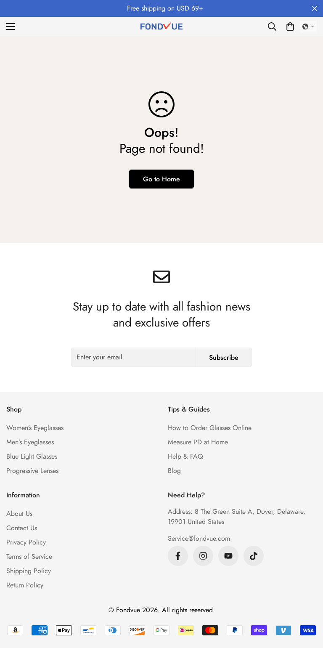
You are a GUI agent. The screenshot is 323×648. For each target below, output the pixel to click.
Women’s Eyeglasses (35, 428)
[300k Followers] (178, 556)
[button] (290, 26)
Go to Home (161, 179)
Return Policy (24, 585)
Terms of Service (29, 556)
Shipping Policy (28, 571)
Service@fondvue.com (199, 538)
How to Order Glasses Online (210, 428)
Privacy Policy (26, 542)
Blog (174, 470)
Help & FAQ (185, 456)
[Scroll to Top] (306, 602)
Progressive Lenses (32, 470)
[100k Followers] (203, 556)
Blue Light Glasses (31, 456)
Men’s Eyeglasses (30, 442)
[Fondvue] (161, 26)
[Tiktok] (254, 556)
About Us (19, 513)
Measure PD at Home (198, 442)
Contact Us (21, 528)
